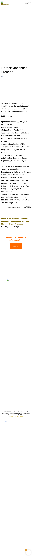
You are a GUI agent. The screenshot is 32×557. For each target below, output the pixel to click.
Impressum (11, 416)
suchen (16, 246)
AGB (16, 416)
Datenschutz (20, 416)
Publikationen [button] (6, 116)
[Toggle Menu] (29, 1)
